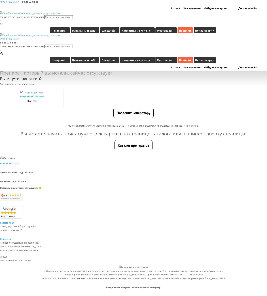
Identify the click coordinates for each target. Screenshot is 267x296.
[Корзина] (264, 8)
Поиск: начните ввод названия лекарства (22, 16)
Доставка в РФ (247, 8)
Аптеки (175, 8)
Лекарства (58, 30)
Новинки (185, 30)
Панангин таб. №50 (32, 96)
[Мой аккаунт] (260, 8)
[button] (11, 212)
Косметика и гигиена (136, 30)
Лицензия (5, 239)
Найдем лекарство (216, 8)
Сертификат (7, 222)
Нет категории (204, 30)
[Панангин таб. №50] (31, 93)
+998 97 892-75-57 (9, 1)
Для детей (108, 30)
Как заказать (192, 8)
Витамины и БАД (83, 30)
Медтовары (164, 30)
